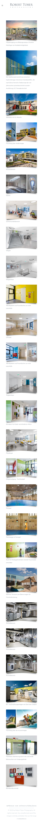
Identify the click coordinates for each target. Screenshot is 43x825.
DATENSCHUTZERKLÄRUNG (27, 806)
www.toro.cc (22, 819)
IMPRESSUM (10, 806)
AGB (16, 806)
